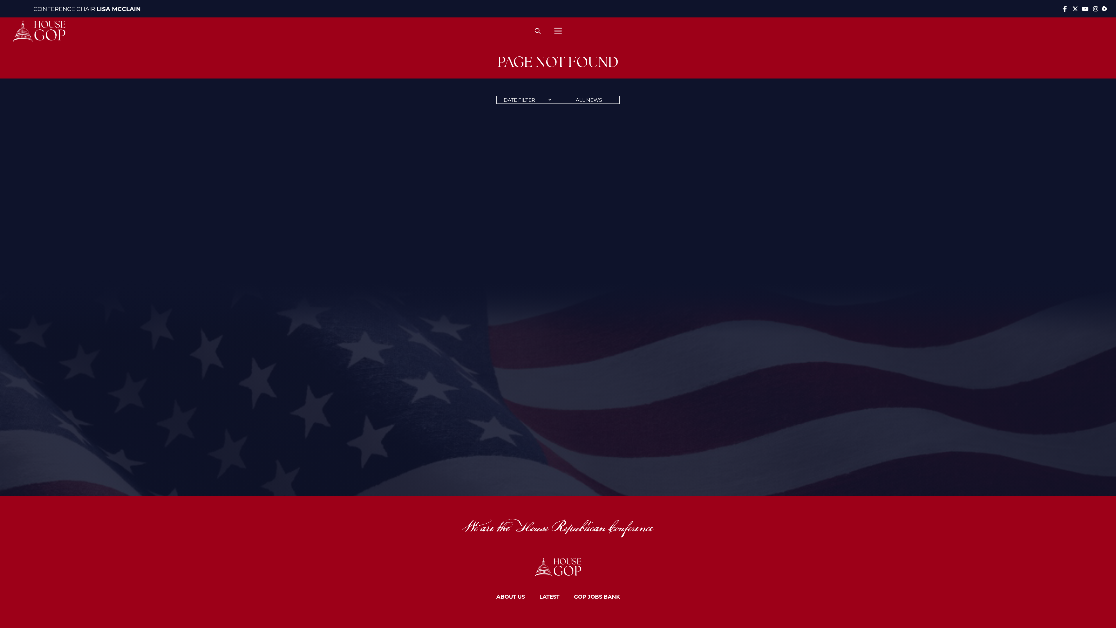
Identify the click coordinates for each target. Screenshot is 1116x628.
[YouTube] (1085, 8)
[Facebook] (1065, 8)
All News (589, 100)
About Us (510, 596)
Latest (549, 596)
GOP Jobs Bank (597, 596)
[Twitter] (1075, 8)
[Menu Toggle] (558, 31)
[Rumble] (1104, 8)
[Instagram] (1095, 8)
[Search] (537, 31)
